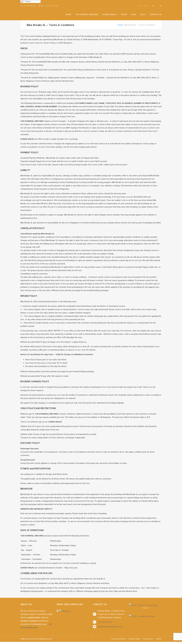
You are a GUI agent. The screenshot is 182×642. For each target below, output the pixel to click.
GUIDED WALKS (109, 14)
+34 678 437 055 (104, 622)
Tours (124, 14)
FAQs (133, 14)
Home (68, 14)
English (28, 1)
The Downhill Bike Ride (86, 14)
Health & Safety (134, 639)
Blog (142, 14)
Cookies (159, 639)
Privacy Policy (148, 639)
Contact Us (156, 14)
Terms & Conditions (118, 639)
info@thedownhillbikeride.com (110, 626)
